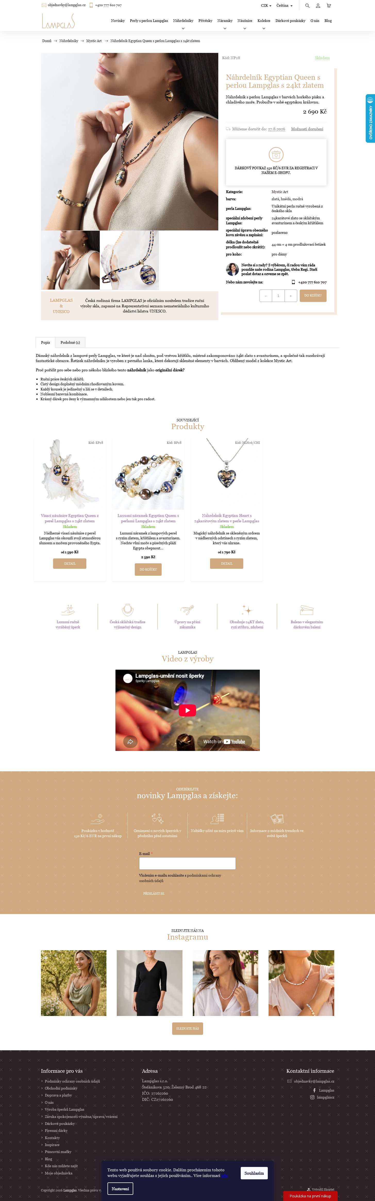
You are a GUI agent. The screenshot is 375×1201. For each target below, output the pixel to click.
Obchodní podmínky (61, 1088)
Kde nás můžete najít (61, 1166)
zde (224, 1175)
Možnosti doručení (307, 128)
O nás (49, 1102)
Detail (70, 563)
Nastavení (120, 1188)
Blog (48, 1159)
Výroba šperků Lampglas (64, 1109)
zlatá (275, 199)
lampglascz (325, 1097)
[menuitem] (118, 20)
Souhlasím (254, 1173)
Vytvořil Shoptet (323, 1189)
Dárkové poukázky (60, 1123)
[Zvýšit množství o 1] (291, 296)
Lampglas (326, 1090)
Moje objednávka (58, 1173)
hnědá (286, 199)
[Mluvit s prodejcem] (276, 269)
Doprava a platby (58, 1095)
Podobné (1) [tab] (70, 342)
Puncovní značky (58, 1151)
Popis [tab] (45, 342)
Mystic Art (280, 191)
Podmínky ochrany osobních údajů (72, 1081)
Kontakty (52, 1137)
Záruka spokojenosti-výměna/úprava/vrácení (81, 1116)
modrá (298, 199)
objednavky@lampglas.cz (67, 5)
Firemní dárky (56, 1130)
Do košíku (313, 295)
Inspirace (52, 1144)
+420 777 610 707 (108, 5)
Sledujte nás (187, 1028)
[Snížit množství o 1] (266, 296)
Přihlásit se (153, 893)
